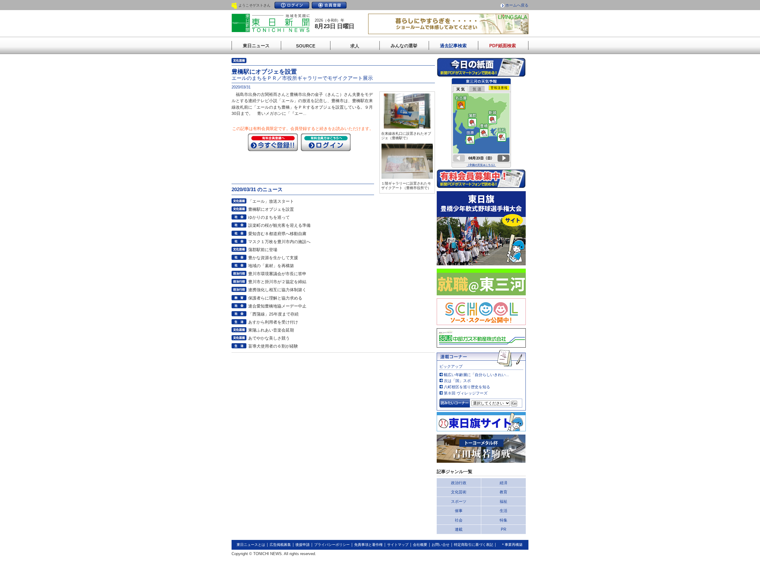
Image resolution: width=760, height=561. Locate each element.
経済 (503, 483)
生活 (503, 510)
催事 (459, 510)
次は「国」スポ (457, 380)
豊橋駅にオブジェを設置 (271, 209)
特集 (503, 520)
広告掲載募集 (280, 544)
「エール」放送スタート (271, 201)
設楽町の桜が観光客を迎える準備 (279, 225)
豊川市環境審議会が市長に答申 (277, 273)
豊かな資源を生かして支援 (273, 257)
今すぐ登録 (273, 142)
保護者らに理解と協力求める (275, 298)
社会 (459, 520)
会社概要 (420, 544)
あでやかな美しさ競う (269, 338)
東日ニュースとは (251, 544)
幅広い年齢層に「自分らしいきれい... (476, 375)
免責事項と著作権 (368, 544)
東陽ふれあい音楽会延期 (271, 330)
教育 (503, 492)
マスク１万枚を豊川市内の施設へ (279, 241)
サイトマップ (397, 544)
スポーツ (458, 501)
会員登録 (329, 5)
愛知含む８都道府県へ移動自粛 (277, 233)
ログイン (291, 5)
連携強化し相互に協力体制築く (277, 289)
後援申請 (302, 544)
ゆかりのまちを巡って (269, 217)
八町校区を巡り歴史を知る (467, 387)
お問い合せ (440, 544)
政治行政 (458, 483)
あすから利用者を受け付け (273, 322)
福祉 (503, 501)
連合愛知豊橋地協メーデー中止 (277, 306)
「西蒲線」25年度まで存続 (273, 314)
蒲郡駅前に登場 (262, 249)
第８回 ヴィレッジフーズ (465, 393)
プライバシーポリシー (332, 544)
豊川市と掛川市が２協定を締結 (277, 281)
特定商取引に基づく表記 (473, 544)
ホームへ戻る (516, 5)
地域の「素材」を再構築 (271, 265)
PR (503, 529)
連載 (459, 529)
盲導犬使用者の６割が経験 (273, 346)
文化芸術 (458, 492)
